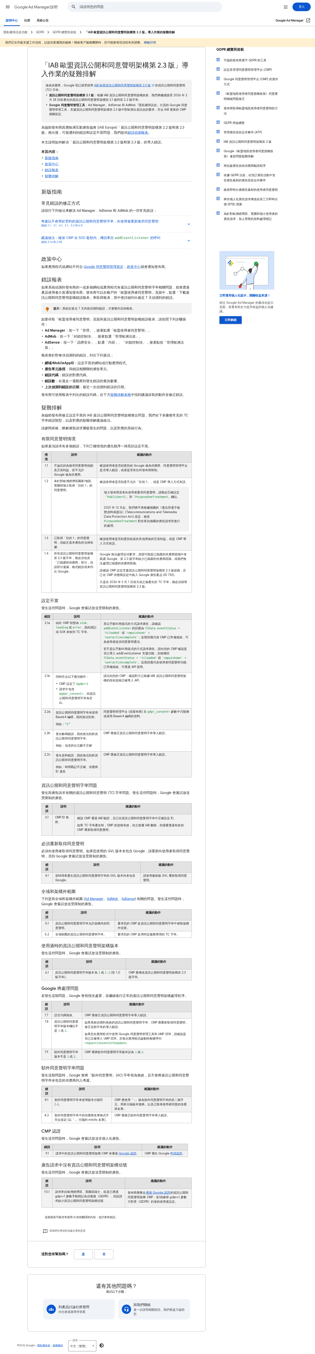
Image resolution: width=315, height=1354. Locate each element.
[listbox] (82, 1345)
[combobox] (151, 7)
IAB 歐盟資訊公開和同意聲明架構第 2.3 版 (122, 85)
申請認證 (176, 1153)
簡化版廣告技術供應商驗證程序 (245, 166)
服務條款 (58, 1345)
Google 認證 (127, 1153)
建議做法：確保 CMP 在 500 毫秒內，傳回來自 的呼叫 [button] (100, 239)
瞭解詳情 (150, 42)
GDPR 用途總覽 (234, 123)
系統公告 (43, 20)
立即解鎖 (231, 320)
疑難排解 (51, 176)
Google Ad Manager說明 (36, 7)
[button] (8, 7)
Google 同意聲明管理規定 (103, 267)
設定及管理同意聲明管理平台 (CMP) (248, 70)
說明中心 (12, 20)
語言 (75, 1340)
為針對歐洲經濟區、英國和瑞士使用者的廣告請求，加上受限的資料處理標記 (251, 216)
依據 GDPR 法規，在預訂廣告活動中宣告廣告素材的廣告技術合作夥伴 (249, 177)
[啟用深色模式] (101, 1345)
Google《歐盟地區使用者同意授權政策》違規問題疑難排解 (248, 153)
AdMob (112, 899)
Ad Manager (94, 899)
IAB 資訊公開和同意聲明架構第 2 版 (248, 142)
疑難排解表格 (120, 395)
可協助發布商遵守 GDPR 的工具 (245, 60)
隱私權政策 (43, 1345)
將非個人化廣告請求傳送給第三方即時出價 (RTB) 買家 (251, 201)
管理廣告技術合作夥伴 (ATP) (243, 132)
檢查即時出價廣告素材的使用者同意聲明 (251, 190)
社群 (27, 20)
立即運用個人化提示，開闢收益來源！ (244, 295)
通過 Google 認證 (158, 1193)
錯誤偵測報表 (138, 133)
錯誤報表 (51, 170)
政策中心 (51, 164)
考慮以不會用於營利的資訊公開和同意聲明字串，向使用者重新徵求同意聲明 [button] (99, 223)
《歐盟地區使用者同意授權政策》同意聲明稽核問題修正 (251, 96)
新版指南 (51, 158)
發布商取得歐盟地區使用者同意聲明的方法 (251, 110)
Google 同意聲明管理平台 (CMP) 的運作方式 (251, 81)
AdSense (128, 899)
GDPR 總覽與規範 (230, 49)
